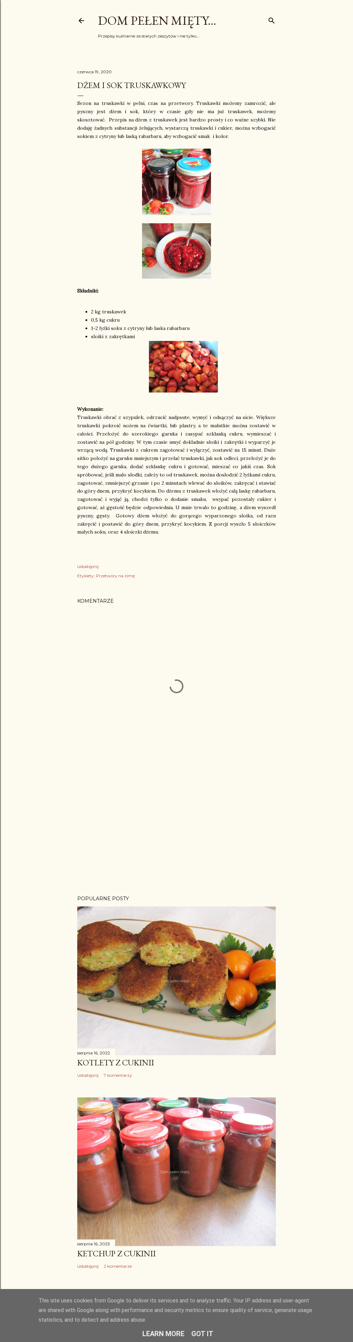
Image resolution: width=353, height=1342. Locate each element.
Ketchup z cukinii (116, 1253)
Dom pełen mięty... (157, 20)
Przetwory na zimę (115, 575)
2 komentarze (118, 1266)
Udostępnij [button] (88, 566)
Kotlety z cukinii (115, 1062)
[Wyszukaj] (272, 19)
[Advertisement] (176, 830)
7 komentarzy (118, 1075)
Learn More (163, 1334)
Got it (202, 1334)
